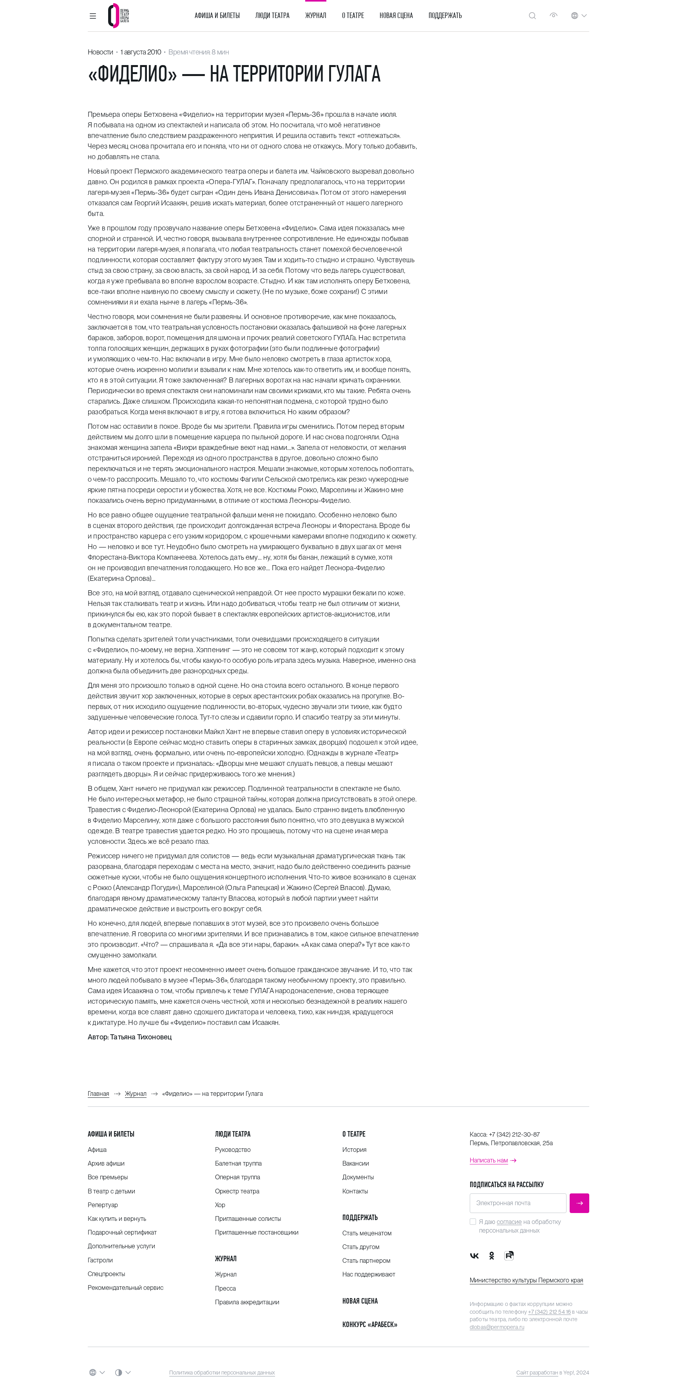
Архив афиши (106, 1163)
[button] (93, 15)
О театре (353, 16)
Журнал (315, 16)
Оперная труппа (237, 1177)
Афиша (97, 1149)
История (354, 1149)
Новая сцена (396, 16)
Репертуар (103, 1205)
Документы (358, 1177)
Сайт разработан (537, 1372)
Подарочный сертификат (122, 1232)
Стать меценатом (367, 1233)
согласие (509, 1222)
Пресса (225, 1288)
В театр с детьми (111, 1191)
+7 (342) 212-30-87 (514, 1134)
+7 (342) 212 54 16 (549, 1312)
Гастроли (100, 1260)
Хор (220, 1205)
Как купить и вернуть (117, 1218)
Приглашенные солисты (248, 1218)
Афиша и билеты (217, 16)
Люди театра (272, 16)
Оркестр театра (237, 1191)
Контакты (355, 1191)
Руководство (233, 1149)
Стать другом (361, 1247)
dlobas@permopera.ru (497, 1327)
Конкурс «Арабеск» (370, 1324)
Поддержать (445, 16)
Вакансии (355, 1163)
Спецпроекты (106, 1274)
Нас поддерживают (368, 1274)
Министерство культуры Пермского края (526, 1280)
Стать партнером (366, 1260)
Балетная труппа (238, 1163)
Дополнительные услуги (121, 1246)
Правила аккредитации (247, 1302)
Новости (100, 52)
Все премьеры (108, 1177)
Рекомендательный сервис (125, 1287)
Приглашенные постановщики (257, 1232)
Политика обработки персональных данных (222, 1372)
